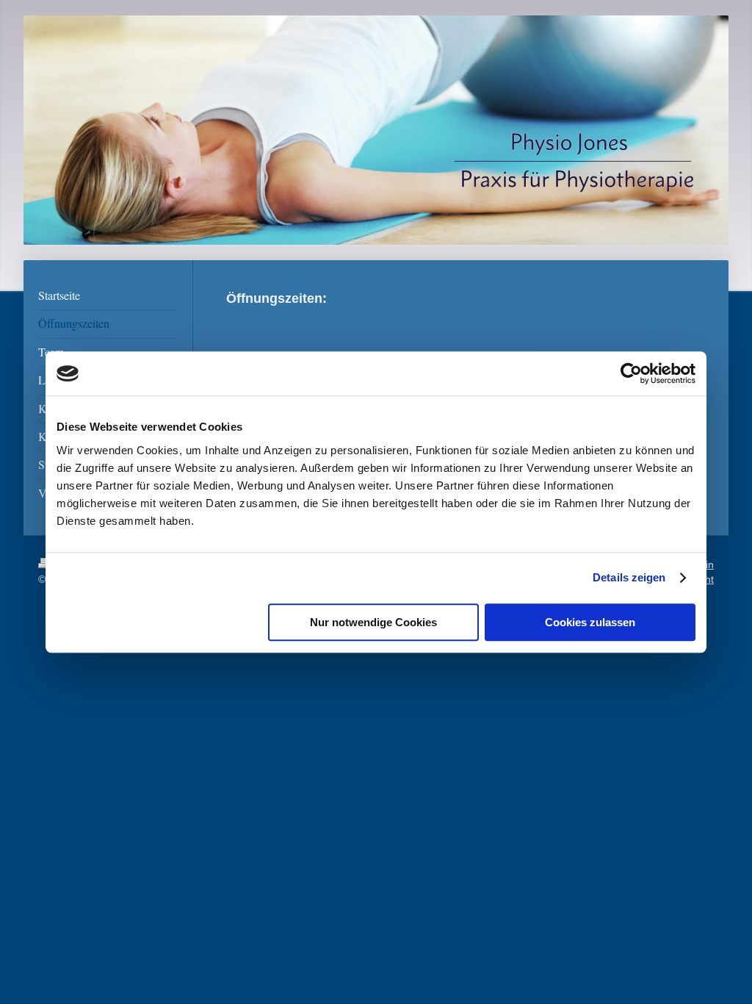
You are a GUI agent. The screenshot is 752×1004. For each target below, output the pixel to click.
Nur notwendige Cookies (373, 622)
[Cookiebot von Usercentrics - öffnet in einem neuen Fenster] (631, 373)
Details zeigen (629, 577)
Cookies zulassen (590, 622)
